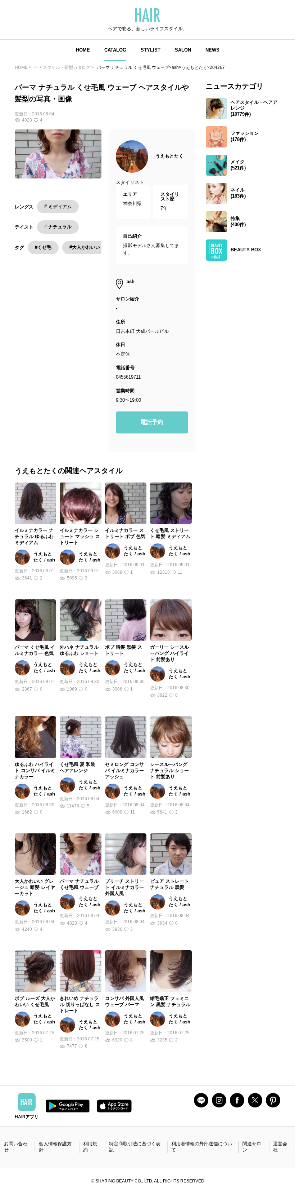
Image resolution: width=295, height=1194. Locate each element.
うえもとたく (169, 156)
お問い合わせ (15, 1147)
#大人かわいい (84, 247)
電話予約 (151, 422)
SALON (183, 50)
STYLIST (150, 50)
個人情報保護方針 (55, 1147)
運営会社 (280, 1147)
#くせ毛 (43, 247)
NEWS (212, 50)
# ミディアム (58, 206)
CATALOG (115, 50)
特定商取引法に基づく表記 (134, 1147)
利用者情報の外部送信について (201, 1147)
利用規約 (90, 1147)
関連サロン (251, 1147)
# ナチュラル (58, 226)
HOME (83, 50)
